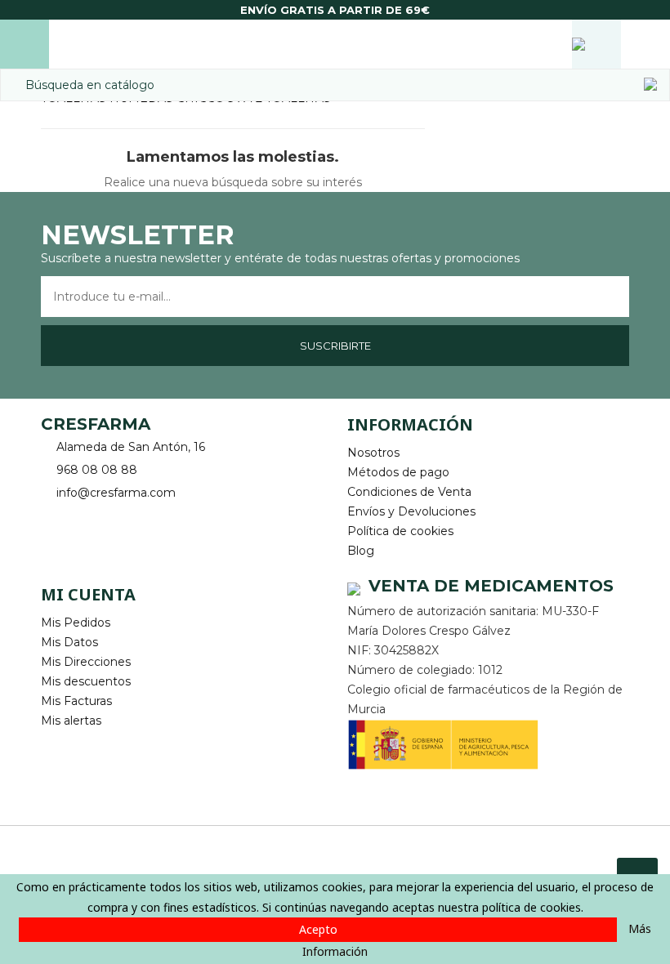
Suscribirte (335, 345)
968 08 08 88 (96, 469)
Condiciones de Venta (409, 491)
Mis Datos (69, 642)
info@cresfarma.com (116, 492)
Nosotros (373, 452)
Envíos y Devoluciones (411, 511)
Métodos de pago (398, 472)
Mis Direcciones (86, 661)
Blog (360, 550)
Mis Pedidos (75, 622)
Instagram (100, 518)
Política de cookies (400, 531)
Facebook (55, 518)
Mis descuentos (86, 681)
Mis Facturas (76, 701)
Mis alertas (71, 720)
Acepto (318, 929)
